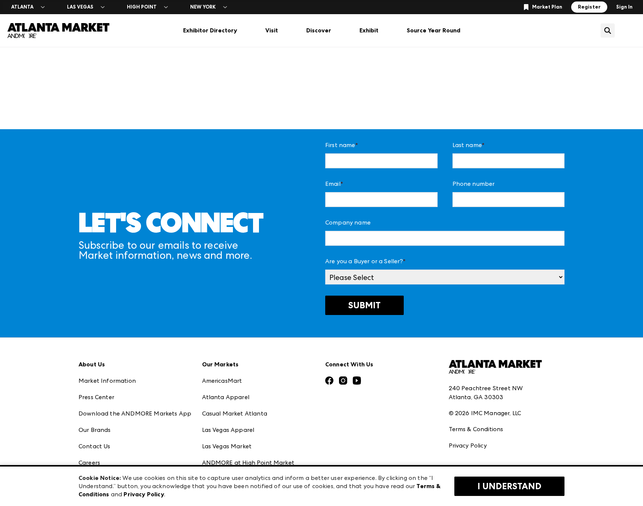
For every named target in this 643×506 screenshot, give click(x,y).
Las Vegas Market (227, 446)
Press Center (96, 397)
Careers (89, 462)
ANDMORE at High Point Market (248, 462)
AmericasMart (222, 380)
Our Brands (95, 429)
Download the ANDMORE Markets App (135, 413)
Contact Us (95, 446)
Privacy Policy (468, 445)
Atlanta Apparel (225, 397)
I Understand (509, 486)
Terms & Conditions (476, 429)
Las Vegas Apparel (228, 429)
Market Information (107, 380)
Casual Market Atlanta (234, 413)
